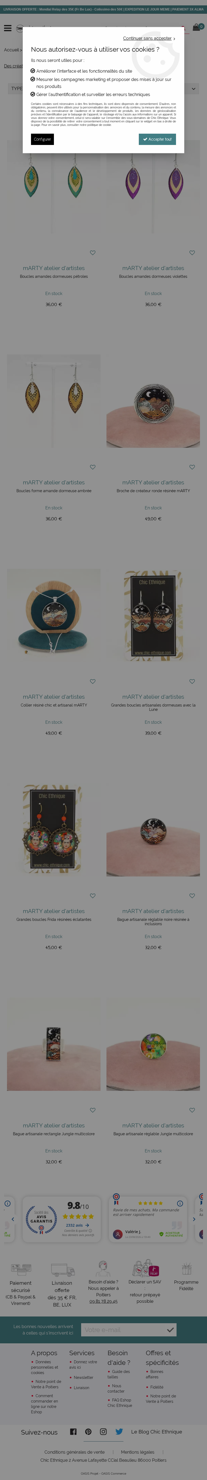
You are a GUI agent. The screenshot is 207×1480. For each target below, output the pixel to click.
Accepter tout (159, 139)
